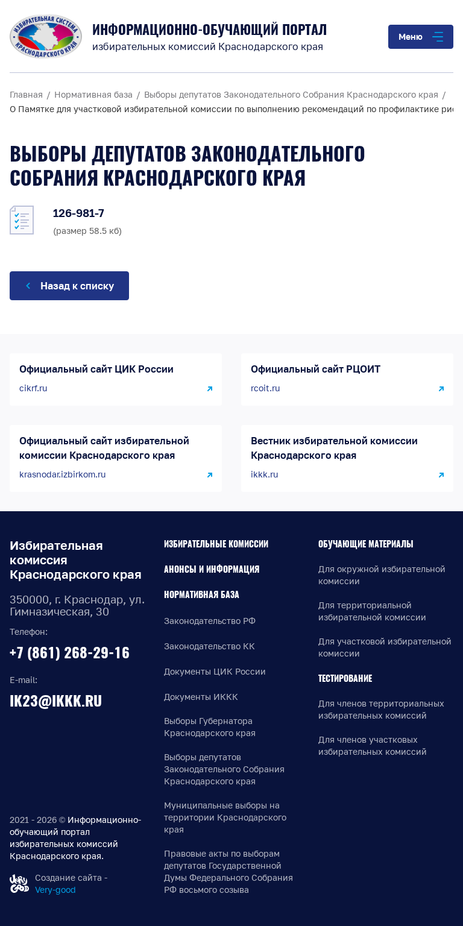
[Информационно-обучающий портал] (46, 36)
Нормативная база (201, 594)
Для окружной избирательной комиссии (382, 575)
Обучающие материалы (366, 544)
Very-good (55, 889)
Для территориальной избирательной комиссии (372, 611)
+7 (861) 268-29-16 (70, 652)
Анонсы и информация (211, 569)
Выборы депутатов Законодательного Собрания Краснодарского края (224, 769)
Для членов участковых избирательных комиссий (372, 745)
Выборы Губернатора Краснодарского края (210, 727)
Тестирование (345, 678)
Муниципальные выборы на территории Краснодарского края (225, 817)
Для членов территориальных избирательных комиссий (381, 709)
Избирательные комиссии (216, 544)
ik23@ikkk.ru (56, 700)
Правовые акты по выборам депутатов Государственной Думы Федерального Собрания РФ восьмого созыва (228, 871)
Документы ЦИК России (215, 671)
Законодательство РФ (210, 621)
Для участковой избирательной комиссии (385, 647)
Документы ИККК (201, 696)
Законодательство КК (209, 646)
